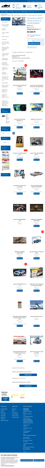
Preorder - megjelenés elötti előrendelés (5, 25)
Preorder (6, 11)
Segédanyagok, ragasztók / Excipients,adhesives (5, 96)
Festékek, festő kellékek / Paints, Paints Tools (5, 90)
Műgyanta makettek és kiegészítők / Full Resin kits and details (5, 49)
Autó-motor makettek (4, 29)
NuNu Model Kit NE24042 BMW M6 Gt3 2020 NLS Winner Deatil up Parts (20, 318)
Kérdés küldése (28, 385)
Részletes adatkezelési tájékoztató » (8, 465)
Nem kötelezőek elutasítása (26, 460)
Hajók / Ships (4, 39)
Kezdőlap (2, 410)
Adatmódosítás (14, 412)
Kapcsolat (41, 1)
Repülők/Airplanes (24, 11)
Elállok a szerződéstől (4, 420)
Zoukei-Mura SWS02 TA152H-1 (36, 316)
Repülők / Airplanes (5, 36)
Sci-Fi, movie (31, 11)
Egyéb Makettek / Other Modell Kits (5, 59)
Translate (8, 15)
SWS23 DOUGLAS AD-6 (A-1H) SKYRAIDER (35, 15)
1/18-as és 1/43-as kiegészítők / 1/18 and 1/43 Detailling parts (5, 78)
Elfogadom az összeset (38, 460)
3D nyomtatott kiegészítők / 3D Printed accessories (5, 63)
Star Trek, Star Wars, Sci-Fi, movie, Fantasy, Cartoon (5, 43)
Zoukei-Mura (32, 27)
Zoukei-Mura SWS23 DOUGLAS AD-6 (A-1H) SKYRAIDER (8, 118)
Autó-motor (18, 11)
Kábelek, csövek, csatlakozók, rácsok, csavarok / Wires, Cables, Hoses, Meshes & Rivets (5, 103)
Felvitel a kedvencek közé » (31, 47)
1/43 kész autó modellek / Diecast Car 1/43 (5, 68)
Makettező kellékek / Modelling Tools (5, 86)
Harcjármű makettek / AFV (5, 33)
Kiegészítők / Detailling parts (5, 73)
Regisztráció (33, 1)
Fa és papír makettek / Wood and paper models (5, 54)
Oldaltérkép (3, 418)
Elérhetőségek (3, 417)
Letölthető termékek (15, 417)
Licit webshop (11, 11)
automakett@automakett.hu (28, 416)
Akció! (2, 11)
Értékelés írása (28, 374)
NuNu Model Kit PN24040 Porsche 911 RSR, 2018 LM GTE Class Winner (19, 353)
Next (42, 396)
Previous (18, 396)
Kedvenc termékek (15, 415)
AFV (36, 11)
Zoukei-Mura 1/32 (24, 15)
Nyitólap (29, 1)
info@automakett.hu (26, 418)
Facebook (25, 451)
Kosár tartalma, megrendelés (3, 415)
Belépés (37, 1)
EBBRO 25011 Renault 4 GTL (36, 119)
